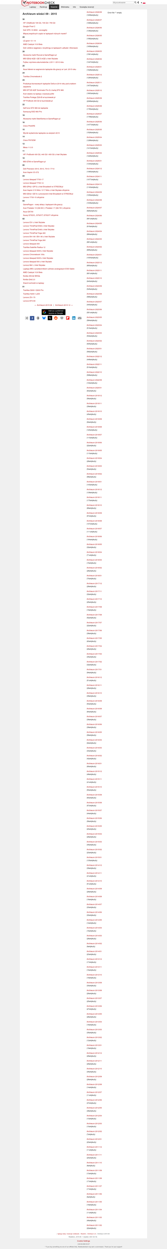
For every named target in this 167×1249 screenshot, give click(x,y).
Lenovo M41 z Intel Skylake (34, 265)
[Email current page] (79, 318)
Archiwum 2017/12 (94, 583)
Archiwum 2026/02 (94, 59)
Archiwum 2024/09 (94, 192)
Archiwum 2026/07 (94, 20)
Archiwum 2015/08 (94, 802)
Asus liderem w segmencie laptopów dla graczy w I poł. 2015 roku (49, 69)
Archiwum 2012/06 (94, 1100)
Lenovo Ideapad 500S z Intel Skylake (38, 258)
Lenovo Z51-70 (29, 297)
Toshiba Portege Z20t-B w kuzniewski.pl (39, 97)
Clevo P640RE (29, 125)
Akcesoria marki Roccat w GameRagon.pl (40, 55)
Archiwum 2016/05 (94, 732)
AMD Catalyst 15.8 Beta (32, 272)
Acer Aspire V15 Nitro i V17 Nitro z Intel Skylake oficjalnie (46, 190)
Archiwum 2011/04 (94, 1209)
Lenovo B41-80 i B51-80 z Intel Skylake (39, 236)
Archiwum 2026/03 (94, 51)
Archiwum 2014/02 (94, 943)
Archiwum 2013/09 (94, 982)
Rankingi (43, 7)
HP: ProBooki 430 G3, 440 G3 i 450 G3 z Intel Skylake (45, 154)
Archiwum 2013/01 (94, 1045)
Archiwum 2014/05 (94, 920)
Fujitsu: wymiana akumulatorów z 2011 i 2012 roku (43, 62)
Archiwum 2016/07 (94, 716)
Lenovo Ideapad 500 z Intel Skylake (37, 261)
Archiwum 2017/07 (94, 622)
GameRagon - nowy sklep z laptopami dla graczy (42, 204)
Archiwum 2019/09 (94, 419)
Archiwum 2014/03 (94, 935)
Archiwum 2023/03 (94, 333)
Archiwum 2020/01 (94, 387)
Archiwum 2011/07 (94, 1186)
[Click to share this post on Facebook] (32, 318)
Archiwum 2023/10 (94, 278)
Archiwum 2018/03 (94, 559)
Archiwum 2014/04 (94, 927)
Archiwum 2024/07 (94, 207)
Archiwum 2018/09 (94, 513)
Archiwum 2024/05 (94, 223)
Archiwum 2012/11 (94, 1060)
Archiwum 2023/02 (94, 340)
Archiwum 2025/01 (94, 160)
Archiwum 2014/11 (94, 873)
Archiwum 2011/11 (94, 1154)
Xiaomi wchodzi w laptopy (33, 283)
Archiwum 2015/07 (94, 810)
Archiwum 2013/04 (94, 1021)
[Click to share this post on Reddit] (56, 318)
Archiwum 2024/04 (94, 231)
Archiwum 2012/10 (94, 1068)
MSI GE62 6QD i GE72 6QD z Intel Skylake (40, 58)
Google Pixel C (29, 26)
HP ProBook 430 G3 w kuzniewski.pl (38, 100)
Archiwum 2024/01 (94, 254)
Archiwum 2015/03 (94, 841)
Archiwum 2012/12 (94, 1053)
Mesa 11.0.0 (28, 147)
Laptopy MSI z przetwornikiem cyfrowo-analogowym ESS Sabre (48, 268)
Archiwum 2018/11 (94, 497)
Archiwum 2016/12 (94, 677)
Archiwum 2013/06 (94, 1006)
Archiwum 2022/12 (94, 356)
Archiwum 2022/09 (94, 380)
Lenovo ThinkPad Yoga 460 (34, 233)
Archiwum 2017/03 (94, 653)
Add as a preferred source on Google (55, 311)
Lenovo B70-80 (29, 301)
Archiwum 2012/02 (94, 1131)
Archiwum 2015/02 (94, 849)
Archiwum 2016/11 (94, 685)
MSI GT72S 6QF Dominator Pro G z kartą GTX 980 (43, 90)
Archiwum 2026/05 (94, 35)
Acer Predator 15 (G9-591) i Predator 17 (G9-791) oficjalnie (46, 208)
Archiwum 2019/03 (94, 466)
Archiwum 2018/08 (94, 520)
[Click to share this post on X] (50, 318)
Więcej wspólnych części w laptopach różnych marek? (45, 33)
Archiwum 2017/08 (94, 614)
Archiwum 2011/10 (94, 1162)
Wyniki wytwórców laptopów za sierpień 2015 (41, 133)
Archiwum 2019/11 (94, 403)
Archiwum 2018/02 (94, 567)
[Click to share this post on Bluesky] (44, 318)
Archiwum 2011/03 (94, 1217)
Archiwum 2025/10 (94, 90)
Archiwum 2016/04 (94, 740)
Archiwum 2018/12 (94, 489)
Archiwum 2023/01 (94, 348)
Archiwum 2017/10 (94, 599)
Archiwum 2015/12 (94, 771)
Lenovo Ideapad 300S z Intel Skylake (38, 251)
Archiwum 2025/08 (94, 106)
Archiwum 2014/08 (94, 896)
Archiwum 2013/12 (94, 959)
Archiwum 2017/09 (94, 606)
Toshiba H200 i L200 (31, 293)
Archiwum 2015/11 (94, 779)
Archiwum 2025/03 (94, 145)
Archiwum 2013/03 (94, 1029)
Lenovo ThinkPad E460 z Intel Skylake (38, 229)
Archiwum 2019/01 (94, 481)
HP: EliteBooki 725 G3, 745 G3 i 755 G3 (39, 23)
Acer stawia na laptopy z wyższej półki (38, 93)
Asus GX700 (28, 211)
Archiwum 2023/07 (94, 301)
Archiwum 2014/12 (94, 865)
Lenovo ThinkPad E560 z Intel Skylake (38, 226)
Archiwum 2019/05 (94, 450)
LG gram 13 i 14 (29, 40)
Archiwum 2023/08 (94, 293)
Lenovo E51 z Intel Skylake (34, 222)
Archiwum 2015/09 (94, 794)
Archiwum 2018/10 (94, 505)
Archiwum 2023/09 (94, 286)
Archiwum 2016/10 (94, 693)
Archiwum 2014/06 (94, 912)
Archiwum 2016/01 (94, 763)
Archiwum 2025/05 (94, 129)
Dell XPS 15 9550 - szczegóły (35, 30)
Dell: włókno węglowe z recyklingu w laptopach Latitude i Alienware (50, 48)
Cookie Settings (83, 1241)
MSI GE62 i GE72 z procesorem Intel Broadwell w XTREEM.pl (48, 193)
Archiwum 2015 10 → (64, 305)
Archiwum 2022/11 (94, 364)
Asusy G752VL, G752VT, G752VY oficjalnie (40, 215)
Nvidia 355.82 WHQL (31, 276)
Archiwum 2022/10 (94, 372)
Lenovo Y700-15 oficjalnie (33, 197)
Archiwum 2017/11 (94, 591)
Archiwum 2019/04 (94, 458)
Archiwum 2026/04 (94, 43)
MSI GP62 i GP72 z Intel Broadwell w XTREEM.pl (43, 186)
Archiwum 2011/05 (94, 1201)
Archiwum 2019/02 (94, 473)
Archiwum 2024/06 (94, 215)
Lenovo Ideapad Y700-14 (33, 183)
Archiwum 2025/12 (94, 74)
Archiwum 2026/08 (94, 12)
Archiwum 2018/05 (94, 544)
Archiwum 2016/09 (94, 700)
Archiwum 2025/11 (94, 82)
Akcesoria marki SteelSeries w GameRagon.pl (41, 118)
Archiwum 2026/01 (94, 66)
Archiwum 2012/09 (94, 1076)
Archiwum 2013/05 (94, 1014)
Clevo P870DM (29, 140)
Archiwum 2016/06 (94, 724)
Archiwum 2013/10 (94, 974)
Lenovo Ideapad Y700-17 (33, 179)
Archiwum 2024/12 (94, 168)
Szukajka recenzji (87, 7)
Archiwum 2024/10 (94, 184)
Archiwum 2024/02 (94, 246)
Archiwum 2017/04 (94, 646)
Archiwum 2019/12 (94, 395)
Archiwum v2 (91, 1234)
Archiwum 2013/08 (94, 990)
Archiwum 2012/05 (94, 1107)
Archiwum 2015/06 (94, 818)
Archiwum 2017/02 (94, 661)
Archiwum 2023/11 (94, 270)
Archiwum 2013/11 (94, 967)
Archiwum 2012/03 (94, 1123)
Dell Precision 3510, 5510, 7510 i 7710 (38, 168)
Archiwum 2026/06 (94, 27)
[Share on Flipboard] (68, 318)
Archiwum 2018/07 (94, 528)
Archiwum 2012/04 (94, 1115)
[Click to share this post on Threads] (38, 318)
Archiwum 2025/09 (94, 98)
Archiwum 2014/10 (94, 881)
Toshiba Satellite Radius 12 (34, 247)
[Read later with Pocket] (62, 318)
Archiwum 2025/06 (94, 121)
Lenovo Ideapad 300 (31, 243)
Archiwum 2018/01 (94, 575)
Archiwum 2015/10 (94, 787)
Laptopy (33, 7)
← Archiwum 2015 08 (43, 305)
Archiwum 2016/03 (94, 747)
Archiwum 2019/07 (94, 434)
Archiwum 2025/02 (94, 153)
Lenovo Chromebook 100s (33, 254)
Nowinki (54, 7)
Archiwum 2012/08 (94, 1084)
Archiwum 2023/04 (94, 325)
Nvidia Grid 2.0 (29, 279)
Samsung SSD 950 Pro (32, 111)
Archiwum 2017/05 (94, 638)
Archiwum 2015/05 (94, 826)
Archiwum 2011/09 (94, 1170)
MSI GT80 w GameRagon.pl (34, 161)
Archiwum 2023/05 (94, 317)
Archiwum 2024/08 (94, 200)
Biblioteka (65, 7)
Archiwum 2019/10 (94, 411)
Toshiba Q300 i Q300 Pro (33, 290)
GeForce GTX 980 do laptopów (35, 108)
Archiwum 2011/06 (94, 1194)
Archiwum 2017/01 (94, 669)
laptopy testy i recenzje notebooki (68, 1234)
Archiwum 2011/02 (94, 1225)
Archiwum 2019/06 (94, 442)
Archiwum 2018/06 (94, 536)
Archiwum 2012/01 (94, 1139)
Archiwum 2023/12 (94, 262)
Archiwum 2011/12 (94, 1147)
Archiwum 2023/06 (94, 309)
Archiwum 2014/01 (94, 951)
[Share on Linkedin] (74, 318)
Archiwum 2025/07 (94, 113)
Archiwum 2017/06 (94, 630)
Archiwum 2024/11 (94, 176)
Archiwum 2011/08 (94, 1178)
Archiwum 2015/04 (94, 834)
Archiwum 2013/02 (94, 1037)
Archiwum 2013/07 (94, 998)
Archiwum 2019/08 (94, 426)
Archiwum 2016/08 (94, 708)
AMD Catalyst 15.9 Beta (32, 44)
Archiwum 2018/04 (94, 552)
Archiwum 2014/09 (94, 888)
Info (74, 7)
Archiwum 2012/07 (94, 1092)
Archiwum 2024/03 (94, 239)
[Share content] (26, 318)
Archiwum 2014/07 (94, 904)
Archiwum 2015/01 (94, 857)
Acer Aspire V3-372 (31, 172)
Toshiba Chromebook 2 (32, 76)
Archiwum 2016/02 (94, 755)
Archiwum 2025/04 (94, 137)
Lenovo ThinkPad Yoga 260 (34, 240)
